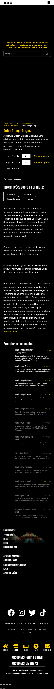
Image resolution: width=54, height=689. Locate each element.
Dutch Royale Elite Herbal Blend (24, 438)
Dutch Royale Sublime (23, 422)
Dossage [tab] (27, 194)
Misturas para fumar (27, 657)
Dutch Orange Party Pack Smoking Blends (24, 351)
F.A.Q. (5, 569)
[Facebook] (11, 612)
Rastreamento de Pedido (14, 564)
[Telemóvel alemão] (22, 680)
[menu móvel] (49, 2)
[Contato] (47, 646)
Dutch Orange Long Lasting (24, 408)
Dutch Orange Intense (23, 394)
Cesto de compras (11, 556)
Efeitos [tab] (11, 194)
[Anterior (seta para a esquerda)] (1, 688)
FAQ (36, 650)
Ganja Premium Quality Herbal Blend (25, 510)
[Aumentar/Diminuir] (1, 684)
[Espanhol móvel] (37, 680)
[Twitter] (32, 612)
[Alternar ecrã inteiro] (4, 684)
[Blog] (26, 646)
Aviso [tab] (31, 199)
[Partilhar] (7, 684)
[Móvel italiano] (27, 680)
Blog (5, 543)
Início (5, 650)
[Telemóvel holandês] (42, 680)
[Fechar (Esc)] (10, 684)
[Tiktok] (43, 612)
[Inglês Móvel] (12, 680)
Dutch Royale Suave (22, 495)
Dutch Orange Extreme (23, 366)
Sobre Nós (8, 534)
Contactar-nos (10, 547)
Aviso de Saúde (11, 331)
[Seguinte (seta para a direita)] (4, 688)
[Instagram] (21, 612)
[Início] (5, 646)
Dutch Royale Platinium (23, 467)
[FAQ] (36, 646)
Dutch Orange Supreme (23, 380)
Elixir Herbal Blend (21, 453)
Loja (5, 539)
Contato (47, 650)
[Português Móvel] (32, 680)
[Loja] (15, 646)
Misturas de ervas (25, 663)
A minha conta (10, 560)
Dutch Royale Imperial (23, 481)
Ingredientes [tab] (13, 199)
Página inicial (9, 530)
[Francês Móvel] (17, 680)
